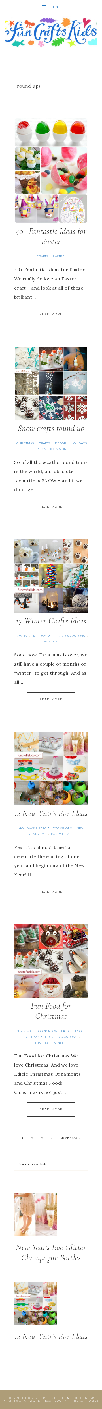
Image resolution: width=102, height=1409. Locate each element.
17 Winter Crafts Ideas (51, 620)
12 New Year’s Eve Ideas (51, 813)
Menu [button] (55, 7)
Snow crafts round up (51, 428)
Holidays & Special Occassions (58, 636)
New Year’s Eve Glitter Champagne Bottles (51, 1252)
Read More (51, 314)
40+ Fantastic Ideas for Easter (51, 236)
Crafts (42, 256)
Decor (60, 443)
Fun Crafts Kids (51, 32)
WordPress (40, 1400)
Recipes (41, 1042)
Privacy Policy (85, 1400)
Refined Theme (58, 1398)
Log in (61, 1400)
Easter (58, 256)
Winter (50, 641)
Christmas (25, 443)
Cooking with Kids (54, 1031)
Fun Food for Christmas (51, 1011)
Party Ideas (61, 834)
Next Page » (70, 1138)
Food (79, 1031)
